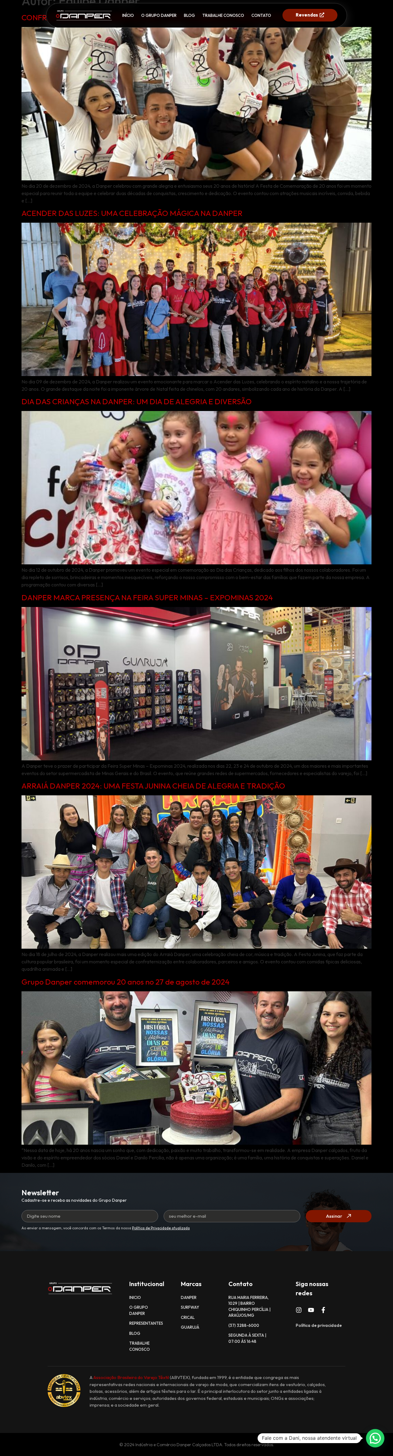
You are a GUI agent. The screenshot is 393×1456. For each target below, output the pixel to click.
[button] (375, 1438)
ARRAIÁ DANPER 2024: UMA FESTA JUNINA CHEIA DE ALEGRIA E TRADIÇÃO (153, 786)
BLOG (189, 15)
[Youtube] (311, 1310)
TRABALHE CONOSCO (223, 15)
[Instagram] (299, 1310)
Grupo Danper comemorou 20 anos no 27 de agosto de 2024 (125, 982)
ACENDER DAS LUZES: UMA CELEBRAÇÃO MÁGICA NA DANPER (132, 213)
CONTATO (261, 15)
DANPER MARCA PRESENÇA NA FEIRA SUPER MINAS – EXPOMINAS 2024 (147, 597)
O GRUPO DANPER (159, 15)
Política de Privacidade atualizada (161, 1228)
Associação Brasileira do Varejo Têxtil (131, 1377)
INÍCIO (128, 15)
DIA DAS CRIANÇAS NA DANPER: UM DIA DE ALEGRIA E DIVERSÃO (136, 401)
